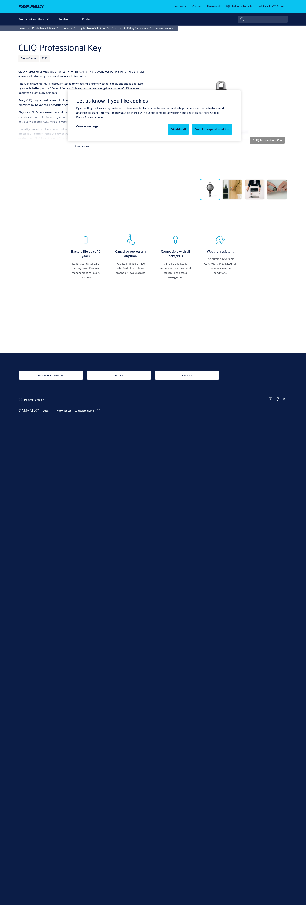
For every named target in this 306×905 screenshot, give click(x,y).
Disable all (178, 129)
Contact (87, 19)
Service (63, 19)
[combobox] (263, 19)
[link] (180, 6)
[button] (47, 19)
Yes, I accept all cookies (212, 129)
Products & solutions (31, 19)
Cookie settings (87, 126)
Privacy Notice (94, 117)
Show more (81, 146)
